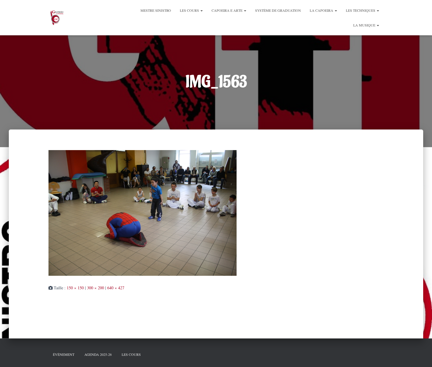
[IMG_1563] (142, 212)
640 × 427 (115, 287)
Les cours (190, 10)
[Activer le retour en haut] (420, 355)
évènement (63, 354)
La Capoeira (322, 10)
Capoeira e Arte (227, 10)
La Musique (364, 25)
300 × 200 (95, 287)
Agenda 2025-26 (98, 354)
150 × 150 (75, 287)
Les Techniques (361, 10)
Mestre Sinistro (155, 10)
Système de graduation (278, 10)
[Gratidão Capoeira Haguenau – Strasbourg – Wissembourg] (56, 17)
